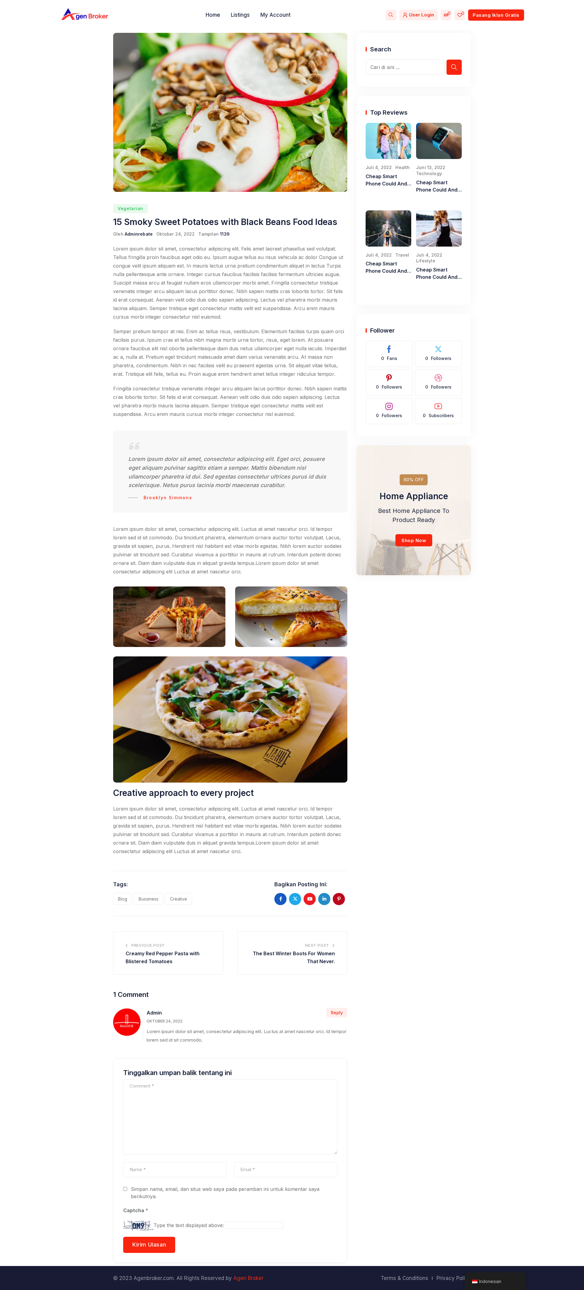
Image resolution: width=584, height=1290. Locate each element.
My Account (275, 15)
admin (154, 1013)
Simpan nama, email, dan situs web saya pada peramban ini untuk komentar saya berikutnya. (225, 1192)
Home (213, 15)
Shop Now (413, 540)
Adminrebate (139, 234)
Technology (429, 173)
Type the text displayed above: (189, 1225)
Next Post (317, 945)
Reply (337, 1012)
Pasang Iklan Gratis (496, 15)
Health (402, 167)
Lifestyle (425, 260)
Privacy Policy (453, 1278)
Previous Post (148, 945)
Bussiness (148, 898)
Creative (178, 898)
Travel (402, 255)
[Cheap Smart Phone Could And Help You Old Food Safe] (388, 141)
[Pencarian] (391, 15)
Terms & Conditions (404, 1278)
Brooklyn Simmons (168, 497)
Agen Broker (248, 1278)
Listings (240, 15)
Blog (122, 898)
